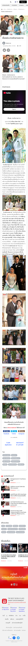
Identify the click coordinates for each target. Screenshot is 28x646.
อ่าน (5, 9)
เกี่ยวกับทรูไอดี (9, 627)
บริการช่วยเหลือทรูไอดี (17, 623)
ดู (6, 615)
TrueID (4, 2)
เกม (20, 615)
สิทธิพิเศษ (11, 615)
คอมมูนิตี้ (8, 623)
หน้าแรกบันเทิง (5, 5)
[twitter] (18, 637)
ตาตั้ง (24, 615)
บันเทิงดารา (9, 9)
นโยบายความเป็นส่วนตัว (7, 630)
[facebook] (14, 637)
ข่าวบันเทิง (14, 5)
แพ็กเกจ (12, 619)
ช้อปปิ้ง (7, 619)
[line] (9, 637)
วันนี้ (4, 615)
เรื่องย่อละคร (21, 9)
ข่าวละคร (21, 5)
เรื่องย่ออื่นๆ (5, 541)
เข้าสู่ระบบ (23, 2)
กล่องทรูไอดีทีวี (19, 619)
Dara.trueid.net (12, 427)
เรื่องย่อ (15, 9)
